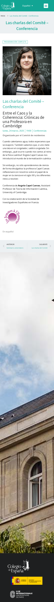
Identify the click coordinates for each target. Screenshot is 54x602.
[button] (46, 6)
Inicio (3, 15)
